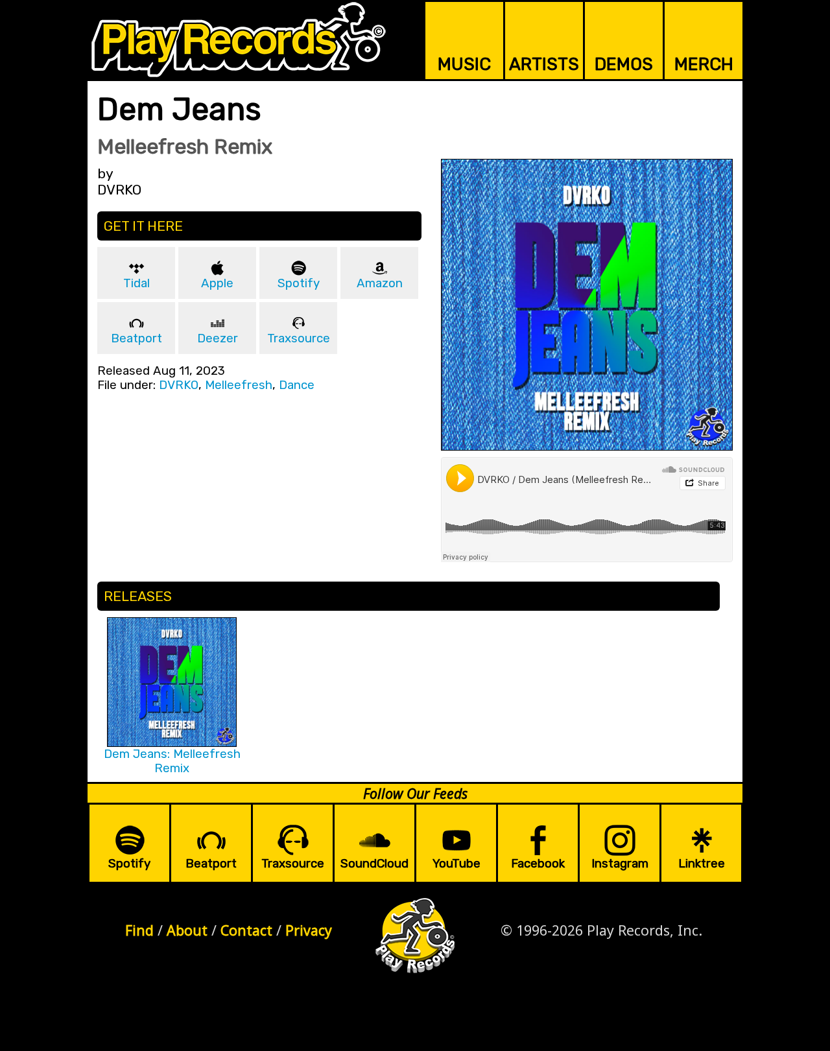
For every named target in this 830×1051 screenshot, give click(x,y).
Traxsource (298, 338)
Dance (296, 385)
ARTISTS (544, 64)
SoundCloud (374, 863)
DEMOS (624, 64)
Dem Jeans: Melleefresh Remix (172, 761)
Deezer (217, 338)
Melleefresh (238, 385)
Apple (217, 283)
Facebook (538, 863)
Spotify (299, 283)
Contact (246, 930)
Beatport (136, 338)
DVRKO (178, 385)
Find (139, 930)
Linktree (701, 863)
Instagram (619, 863)
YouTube (456, 863)
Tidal (136, 283)
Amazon (380, 283)
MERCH (703, 64)
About (187, 930)
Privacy (308, 930)
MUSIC (464, 64)
